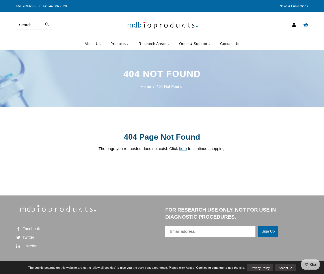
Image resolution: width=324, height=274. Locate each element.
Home (146, 86)
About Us (93, 44)
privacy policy (260, 268)
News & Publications (294, 6)
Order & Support (193, 44)
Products (118, 44)
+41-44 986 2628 (55, 6)
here (183, 148)
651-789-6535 (26, 6)
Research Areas (153, 44)
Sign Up (268, 231)
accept (286, 268)
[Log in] (294, 25)
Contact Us (229, 44)
